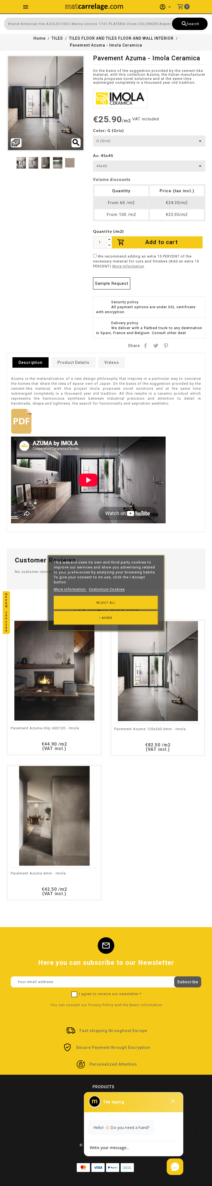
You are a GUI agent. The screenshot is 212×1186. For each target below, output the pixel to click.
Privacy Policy (100, 1005)
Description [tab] (30, 362)
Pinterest (165, 345)
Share (145, 345)
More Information (128, 266)
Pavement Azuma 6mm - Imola (38, 873)
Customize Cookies (107, 589)
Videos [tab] (111, 362)
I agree (106, 618)
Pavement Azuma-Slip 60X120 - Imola (45, 728)
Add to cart (147, 242)
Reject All (106, 603)
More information (70, 589)
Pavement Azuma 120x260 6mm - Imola (150, 729)
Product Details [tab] (73, 362)
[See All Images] (16, 142)
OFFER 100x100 (6, 612)
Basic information (145, 1005)
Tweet (155, 345)
